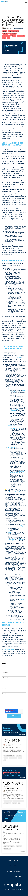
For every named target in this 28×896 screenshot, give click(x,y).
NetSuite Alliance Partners (17, 472)
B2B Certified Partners (17, 390)
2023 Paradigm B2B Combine (16, 410)
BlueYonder (10, 540)
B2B (8, 38)
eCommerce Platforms (13, 31)
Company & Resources (13, 872)
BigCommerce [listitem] (7, 803)
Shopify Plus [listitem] (18, 755)
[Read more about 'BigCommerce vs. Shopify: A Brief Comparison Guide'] (14, 816)
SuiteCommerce (6, 35)
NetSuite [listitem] (6, 757)
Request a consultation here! (13, 492)
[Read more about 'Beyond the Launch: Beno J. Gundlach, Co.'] (14, 730)
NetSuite (14, 35)
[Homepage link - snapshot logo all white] (14, 888)
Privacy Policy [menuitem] (8, 889)
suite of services (17, 357)
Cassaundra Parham (11, 833)
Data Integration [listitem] (13, 757)
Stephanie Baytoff (9, 28)
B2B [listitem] (5, 760)
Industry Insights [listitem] (7, 801)
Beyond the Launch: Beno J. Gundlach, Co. (13, 741)
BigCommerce (13, 33)
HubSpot (21, 599)
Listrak (14, 541)
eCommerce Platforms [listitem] (9, 755)
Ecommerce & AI (13, 866)
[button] (26, 1)
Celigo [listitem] (20, 757)
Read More (22, 763)
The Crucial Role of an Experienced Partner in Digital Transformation (13, 785)
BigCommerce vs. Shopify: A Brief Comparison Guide (11, 827)
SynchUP (5, 31)
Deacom (20, 540)
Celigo (4, 38)
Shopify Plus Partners (16, 428)
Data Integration (21, 35)
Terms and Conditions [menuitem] (17, 889)
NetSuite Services (13, 860)
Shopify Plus (5, 33)
